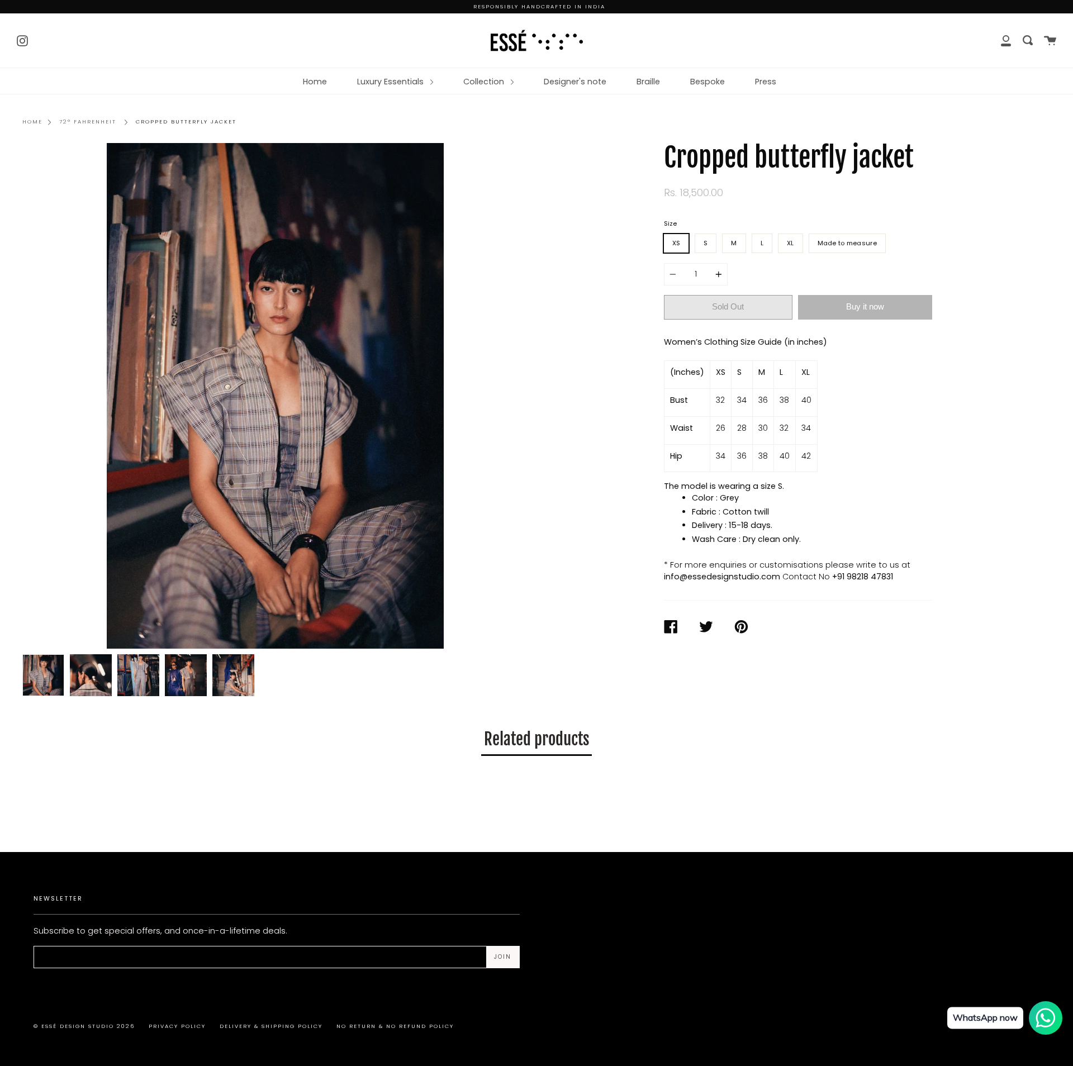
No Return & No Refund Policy (395, 1026)
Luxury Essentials (391, 81)
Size (670, 223)
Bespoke (707, 81)
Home (315, 81)
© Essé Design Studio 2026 (84, 1026)
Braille (648, 81)
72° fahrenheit (87, 121)
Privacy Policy (177, 1026)
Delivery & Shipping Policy (271, 1026)
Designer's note (575, 81)
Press (765, 81)
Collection (484, 81)
